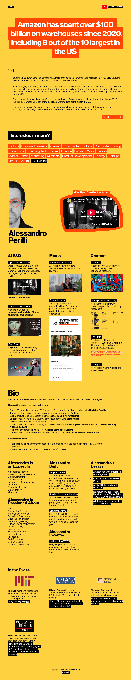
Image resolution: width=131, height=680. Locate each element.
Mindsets (53, 156)
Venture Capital (19, 161)
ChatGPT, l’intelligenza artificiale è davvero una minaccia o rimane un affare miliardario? (66, 603)
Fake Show (14, 344)
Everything (39, 161)
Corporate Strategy (108, 146)
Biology (14, 146)
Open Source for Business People (106, 479)
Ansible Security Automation (64, 494)
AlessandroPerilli (28, 237)
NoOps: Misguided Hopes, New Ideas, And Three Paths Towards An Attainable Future (107, 494)
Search (111, 7)
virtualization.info (58, 511)
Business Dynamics (34, 146)
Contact (119, 7)
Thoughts (96, 365)
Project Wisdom (57, 472)
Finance (66, 151)
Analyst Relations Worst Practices (105, 486)
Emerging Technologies (42, 151)
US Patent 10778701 (60, 541)
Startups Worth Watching (103, 300)
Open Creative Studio (19, 262)
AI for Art (95, 262)
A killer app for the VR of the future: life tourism (107, 502)
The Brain (96, 337)
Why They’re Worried (19, 602)
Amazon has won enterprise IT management (107, 473)
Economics (16, 151)
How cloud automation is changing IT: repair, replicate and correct (107, 601)
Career (55, 146)
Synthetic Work (57, 300)
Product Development (77, 156)
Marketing (38, 156)
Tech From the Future (60, 262)
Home (11, 7)
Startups (113, 156)
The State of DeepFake (20, 306)
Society (100, 156)
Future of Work (84, 151)
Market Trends (112, 117)
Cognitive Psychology (77, 146)
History (102, 151)
